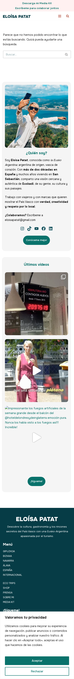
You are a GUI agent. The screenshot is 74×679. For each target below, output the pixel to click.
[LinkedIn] (50, 228)
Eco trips (9, 583)
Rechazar (37, 671)
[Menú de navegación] (59, 16)
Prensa (7, 592)
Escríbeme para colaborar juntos (37, 8)
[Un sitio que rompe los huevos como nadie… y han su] (36, 303)
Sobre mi (8, 597)
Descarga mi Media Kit (37, 3)
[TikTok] (29, 228)
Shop (6, 588)
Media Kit (8, 602)
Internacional (12, 575)
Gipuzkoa (9, 551)
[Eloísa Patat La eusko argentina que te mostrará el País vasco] (17, 16)
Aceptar (37, 660)
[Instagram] (22, 228)
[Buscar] (67, 16)
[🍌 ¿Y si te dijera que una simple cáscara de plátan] (36, 370)
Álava (6, 565)
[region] (37, 645)
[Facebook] (43, 228)
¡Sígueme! (36, 481)
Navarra (8, 560)
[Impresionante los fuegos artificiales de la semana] (36, 437)
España (7, 570)
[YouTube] (36, 228)
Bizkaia (7, 556)
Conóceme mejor (36, 240)
